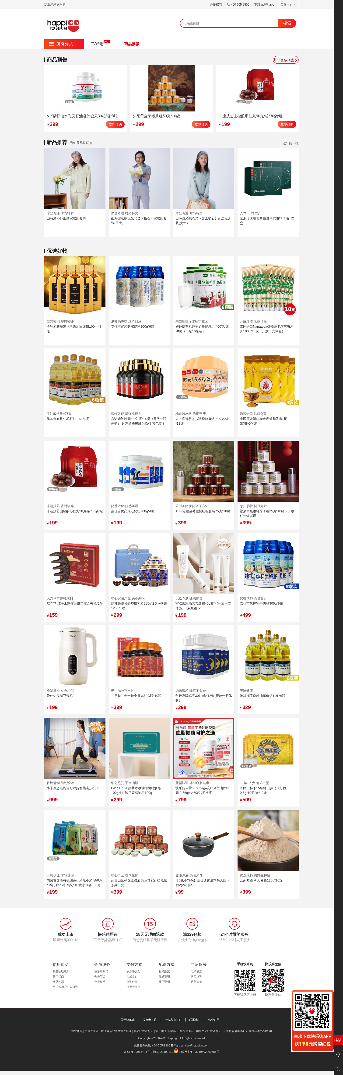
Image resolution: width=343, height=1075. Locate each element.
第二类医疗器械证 (166, 1031)
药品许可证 (187, 1031)
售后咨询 (196, 976)
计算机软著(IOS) (233, 1031)
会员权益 (99, 981)
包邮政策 (164, 971)
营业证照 (214, 1019)
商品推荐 (131, 44)
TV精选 (97, 44)
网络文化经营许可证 (208, 1031)
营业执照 (77, 1031)
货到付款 (132, 981)
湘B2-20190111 (163, 1052)
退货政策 (196, 981)
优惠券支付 (133, 987)
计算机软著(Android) (259, 1031)
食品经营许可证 (143, 1031)
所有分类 (61, 44)
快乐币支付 (133, 971)
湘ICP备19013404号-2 (138, 1052)
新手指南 (58, 976)
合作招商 (216, 4)
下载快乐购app (264, 4)
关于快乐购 (128, 1019)
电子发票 (196, 971)
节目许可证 (92, 1031)
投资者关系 (150, 1019)
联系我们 (194, 1019)
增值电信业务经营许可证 (116, 1031)
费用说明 (164, 981)
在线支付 (132, 976)
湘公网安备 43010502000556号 (199, 1052)
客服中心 (286, 4)
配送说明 (164, 976)
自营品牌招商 (172, 1019)
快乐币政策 (101, 971)
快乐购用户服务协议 (65, 987)
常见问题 (58, 981)
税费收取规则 (61, 971)
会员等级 (99, 976)
